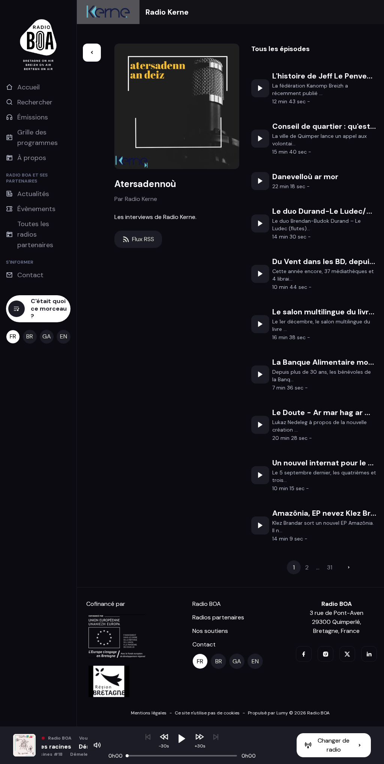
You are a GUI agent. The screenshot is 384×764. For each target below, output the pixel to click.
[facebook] (304, 654)
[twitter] (347, 654)
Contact (204, 644)
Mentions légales (148, 713)
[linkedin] (369, 654)
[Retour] (92, 53)
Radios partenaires (218, 617)
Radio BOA (206, 604)
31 (329, 567)
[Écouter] (260, 88)
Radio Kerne (167, 12)
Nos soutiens (210, 631)
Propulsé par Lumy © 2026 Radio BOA (289, 713)
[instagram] (325, 654)
